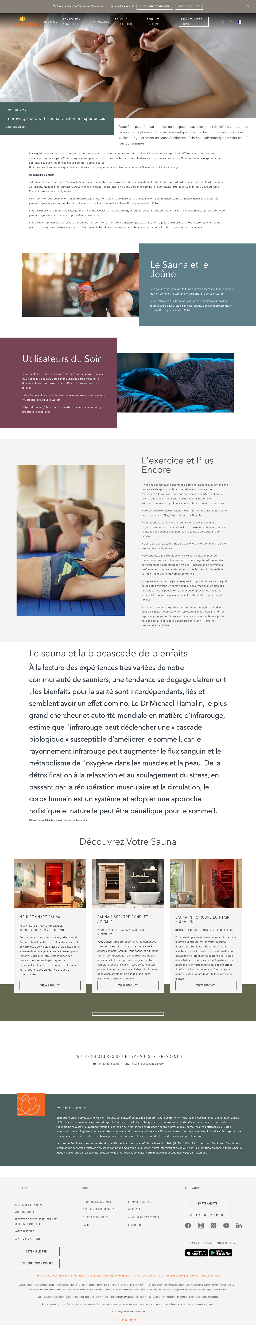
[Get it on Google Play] (221, 1253)
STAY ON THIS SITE (189, 6)
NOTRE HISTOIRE (24, 1231)
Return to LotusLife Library (147, 1063)
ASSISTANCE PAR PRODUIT (98, 1209)
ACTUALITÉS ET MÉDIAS (28, 1204)
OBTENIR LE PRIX (37, 1251)
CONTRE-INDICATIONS (27, 1238)
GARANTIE (134, 1209)
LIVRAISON (134, 1225)
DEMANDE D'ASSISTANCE (97, 1201)
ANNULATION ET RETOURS (143, 1217)
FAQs (86, 1225)
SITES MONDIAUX (24, 1212)
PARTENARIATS (208, 1203)
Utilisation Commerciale (208, 1215)
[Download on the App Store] (197, 1253)
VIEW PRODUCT (50, 985)
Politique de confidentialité (69, 1275)
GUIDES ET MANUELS (95, 1217)
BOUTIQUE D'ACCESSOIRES (37, 1263)
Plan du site (44, 1275)
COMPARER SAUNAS (139, 1201)
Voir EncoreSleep (108, 1063)
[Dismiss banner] (248, 6)
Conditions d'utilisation (102, 1275)
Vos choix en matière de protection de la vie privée (188, 1275)
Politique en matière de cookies (137, 1275)
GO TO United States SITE (155, 6)
